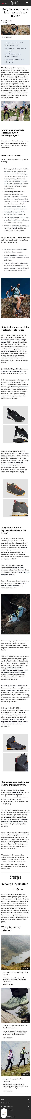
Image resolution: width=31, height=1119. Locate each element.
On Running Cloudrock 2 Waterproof (13, 686)
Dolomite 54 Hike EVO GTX (10, 708)
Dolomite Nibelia (15, 382)
